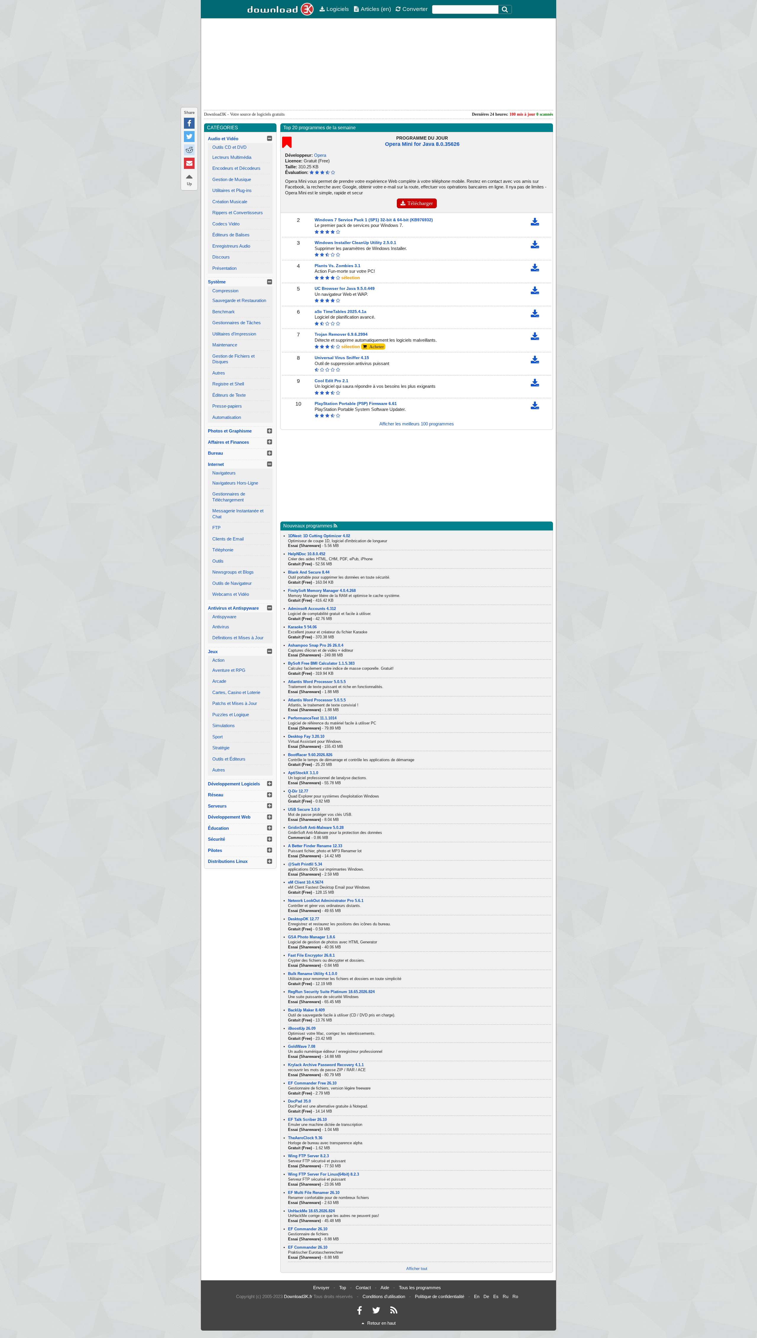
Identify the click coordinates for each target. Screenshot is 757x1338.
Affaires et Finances (228, 442)
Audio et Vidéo (223, 138)
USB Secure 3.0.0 (304, 809)
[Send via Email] (189, 163)
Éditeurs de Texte (229, 395)
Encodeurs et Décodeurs (236, 168)
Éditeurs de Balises (231, 234)
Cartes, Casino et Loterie (236, 692)
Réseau (215, 794)
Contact (363, 1287)
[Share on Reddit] (189, 149)
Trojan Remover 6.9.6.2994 (341, 334)
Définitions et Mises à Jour (237, 637)
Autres (218, 372)
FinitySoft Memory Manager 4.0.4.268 (322, 590)
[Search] (505, 9)
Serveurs (217, 805)
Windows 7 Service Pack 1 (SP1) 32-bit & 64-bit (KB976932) (374, 219)
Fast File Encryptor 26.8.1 (311, 955)
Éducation (218, 828)
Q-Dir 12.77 (298, 791)
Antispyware (224, 616)
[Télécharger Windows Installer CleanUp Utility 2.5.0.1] (534, 245)
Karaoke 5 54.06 (302, 627)
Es (496, 1296)
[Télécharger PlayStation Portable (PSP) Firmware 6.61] (534, 406)
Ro (515, 1296)
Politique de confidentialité (439, 1296)
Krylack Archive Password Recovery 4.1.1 (326, 1065)
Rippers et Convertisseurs (237, 212)
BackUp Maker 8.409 (306, 1010)
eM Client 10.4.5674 (305, 882)
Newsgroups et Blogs (233, 571)
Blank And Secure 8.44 (308, 572)
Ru (505, 1296)
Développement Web (229, 816)
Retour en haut (381, 1323)
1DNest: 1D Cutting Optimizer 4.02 (319, 536)
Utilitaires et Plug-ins (232, 190)
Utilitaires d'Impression (234, 333)
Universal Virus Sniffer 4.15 (342, 357)
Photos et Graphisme (230, 430)
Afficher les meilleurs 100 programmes (416, 423)
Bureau (215, 453)
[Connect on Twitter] (376, 1311)
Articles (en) (376, 9)
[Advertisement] (378, 64)
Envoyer (321, 1287)
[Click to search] (505, 9)
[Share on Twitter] (189, 136)
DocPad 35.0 (299, 1101)
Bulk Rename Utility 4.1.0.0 (312, 973)
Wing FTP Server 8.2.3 (308, 1156)
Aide (385, 1287)
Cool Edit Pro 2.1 (331, 380)
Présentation (224, 268)
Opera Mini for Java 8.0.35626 (422, 144)
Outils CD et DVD (229, 147)
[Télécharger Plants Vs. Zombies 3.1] (534, 269)
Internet (216, 464)
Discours (221, 256)
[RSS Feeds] (393, 1311)
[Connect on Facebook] (359, 1311)
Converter (415, 9)
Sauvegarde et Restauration (239, 300)
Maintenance (224, 344)
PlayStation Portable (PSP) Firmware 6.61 (356, 403)
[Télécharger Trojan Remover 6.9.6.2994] (534, 337)
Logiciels (337, 9)
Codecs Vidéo (226, 223)
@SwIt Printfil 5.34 (305, 864)
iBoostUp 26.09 (302, 1028)
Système (217, 281)
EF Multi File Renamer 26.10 (313, 1192)
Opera (320, 155)
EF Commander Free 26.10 (312, 1083)
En (476, 1296)
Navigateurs (224, 472)
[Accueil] (281, 9)
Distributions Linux (228, 861)
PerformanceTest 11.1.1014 (312, 718)
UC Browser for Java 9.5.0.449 (345, 288)
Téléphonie (222, 549)
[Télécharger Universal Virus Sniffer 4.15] (534, 361)
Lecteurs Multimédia (231, 157)
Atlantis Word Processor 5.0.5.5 (317, 682)
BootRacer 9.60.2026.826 (310, 755)
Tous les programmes (420, 1287)
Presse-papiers (227, 406)
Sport (217, 736)
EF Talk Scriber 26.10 (307, 1119)
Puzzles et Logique (230, 714)
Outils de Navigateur (232, 583)
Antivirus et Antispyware (233, 608)
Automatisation (226, 417)
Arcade (219, 681)
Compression (225, 290)
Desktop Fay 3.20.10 (306, 736)
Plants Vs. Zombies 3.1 (337, 265)
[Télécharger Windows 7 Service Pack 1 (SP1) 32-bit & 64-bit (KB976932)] (534, 223)
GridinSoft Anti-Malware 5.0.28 (316, 827)
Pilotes (215, 850)
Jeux (213, 651)
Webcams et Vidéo (230, 594)
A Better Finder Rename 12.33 (315, 846)
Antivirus (220, 626)
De (486, 1296)
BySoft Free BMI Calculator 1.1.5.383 (321, 663)
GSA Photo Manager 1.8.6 (311, 937)
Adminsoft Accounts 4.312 (312, 608)
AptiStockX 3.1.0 (303, 773)
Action (218, 660)
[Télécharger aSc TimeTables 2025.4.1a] (534, 314)
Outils (218, 561)
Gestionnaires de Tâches (236, 322)
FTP (216, 527)
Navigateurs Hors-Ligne (235, 482)
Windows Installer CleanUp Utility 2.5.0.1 (355, 242)
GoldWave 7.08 (301, 1046)
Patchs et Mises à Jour (234, 703)
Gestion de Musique (231, 179)
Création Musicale (229, 201)
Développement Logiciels (234, 783)
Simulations (223, 725)
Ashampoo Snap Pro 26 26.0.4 (315, 645)
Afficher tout (416, 1268)
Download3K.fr (298, 1296)
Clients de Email (228, 538)
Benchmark (223, 311)
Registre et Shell (228, 383)
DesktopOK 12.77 (303, 919)
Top (342, 1287)
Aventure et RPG (228, 670)
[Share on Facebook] (189, 123)
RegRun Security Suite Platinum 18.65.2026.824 (331, 992)
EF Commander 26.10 (307, 1229)
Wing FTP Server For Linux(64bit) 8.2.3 (323, 1174)
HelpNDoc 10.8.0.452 (306, 554)
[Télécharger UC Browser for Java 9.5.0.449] (534, 291)
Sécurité (216, 839)
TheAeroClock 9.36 (305, 1138)
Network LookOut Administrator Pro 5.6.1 (325, 900)
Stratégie (220, 747)
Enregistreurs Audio (231, 245)
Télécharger (420, 203)
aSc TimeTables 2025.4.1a (340, 311)
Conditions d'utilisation (384, 1296)
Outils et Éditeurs (228, 758)
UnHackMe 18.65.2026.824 (311, 1211)
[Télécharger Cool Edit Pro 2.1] (534, 384)
